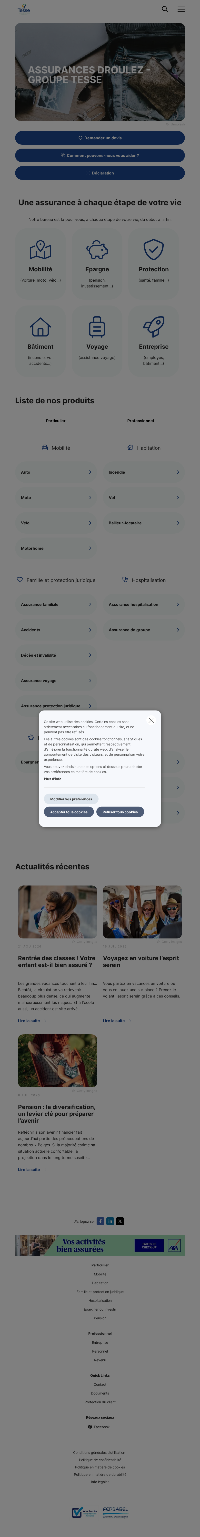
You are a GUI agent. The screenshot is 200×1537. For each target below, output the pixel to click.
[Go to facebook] (101, 1221)
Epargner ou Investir (100, 1309)
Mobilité (100, 1274)
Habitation (100, 1283)
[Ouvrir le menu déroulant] (180, 9)
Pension (100, 1318)
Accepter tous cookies (69, 812)
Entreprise (100, 1342)
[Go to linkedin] (111, 1221)
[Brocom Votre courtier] (84, 1515)
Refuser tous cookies (120, 812)
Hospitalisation (100, 1300)
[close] (151, 720)
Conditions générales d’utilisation (99, 1452)
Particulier (56, 420)
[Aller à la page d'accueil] (26, 9)
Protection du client (100, 1402)
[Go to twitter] (121, 1221)
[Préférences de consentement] (19, 1527)
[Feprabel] (116, 1515)
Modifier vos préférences (71, 799)
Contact (100, 1384)
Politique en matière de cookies (100, 1467)
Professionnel (140, 420)
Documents (100, 1393)
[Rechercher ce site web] (164, 9)
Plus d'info (52, 778)
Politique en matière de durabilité (100, 1474)
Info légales (100, 1482)
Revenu (100, 1360)
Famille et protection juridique (100, 1292)
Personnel (100, 1351)
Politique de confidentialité (100, 1460)
